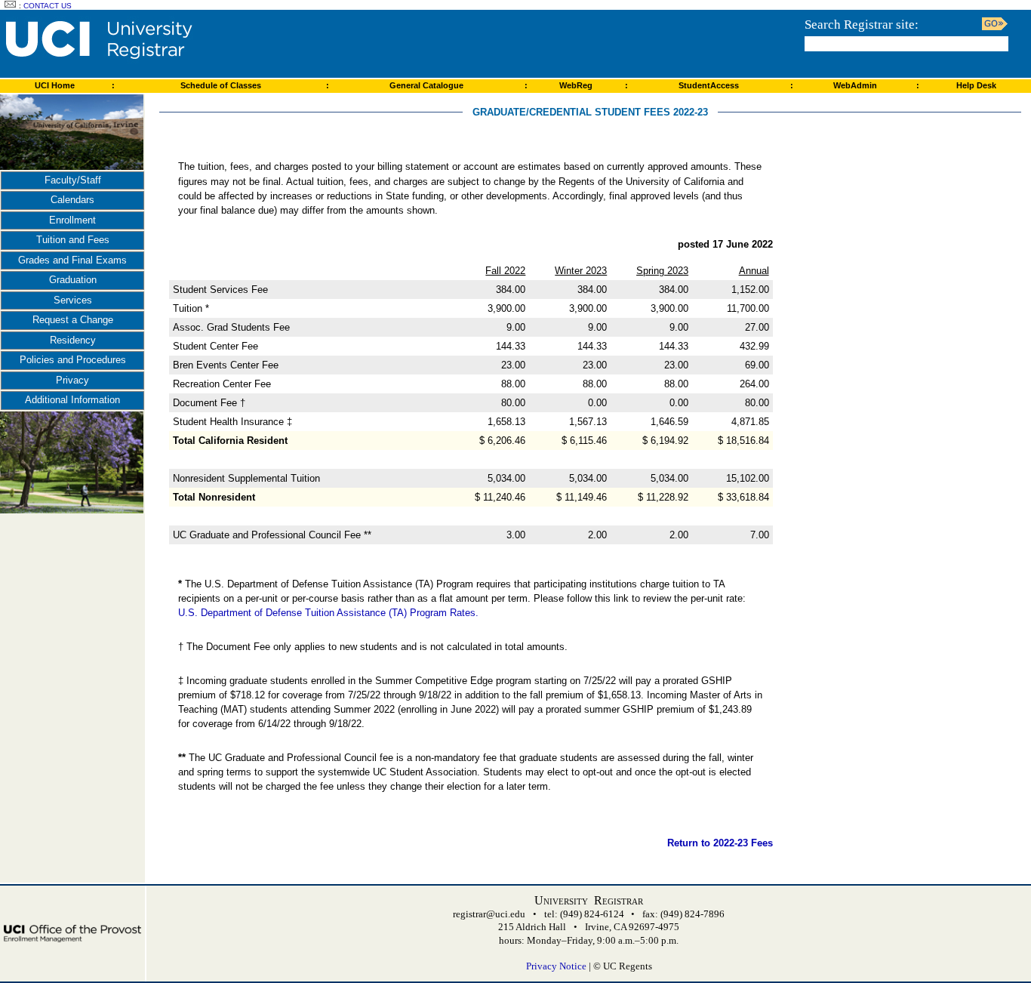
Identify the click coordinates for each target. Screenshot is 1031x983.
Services (73, 300)
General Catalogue (426, 85)
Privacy (72, 380)
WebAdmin (855, 85)
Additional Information (72, 399)
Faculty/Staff (73, 180)
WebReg (576, 85)
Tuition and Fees (72, 239)
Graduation (73, 279)
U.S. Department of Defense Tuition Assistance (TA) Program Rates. (328, 612)
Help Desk (976, 85)
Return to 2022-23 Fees (720, 843)
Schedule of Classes (220, 85)
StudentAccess (708, 85)
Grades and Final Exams (72, 260)
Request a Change (72, 319)
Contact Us (47, 6)
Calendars (72, 199)
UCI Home (54, 85)
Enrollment (72, 220)
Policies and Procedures (73, 359)
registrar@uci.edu (489, 914)
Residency (73, 340)
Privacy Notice (556, 966)
